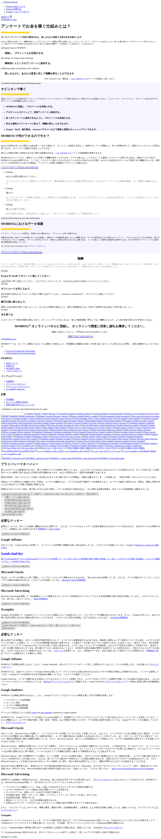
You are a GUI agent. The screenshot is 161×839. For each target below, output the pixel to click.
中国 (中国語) (85, 448)
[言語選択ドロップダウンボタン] (2, 456)
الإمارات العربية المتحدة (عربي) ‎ (76, 451)
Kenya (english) (127, 427)
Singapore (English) (26, 441)
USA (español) (62, 446)
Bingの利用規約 (41, 599)
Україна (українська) (133, 446)
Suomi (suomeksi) (137, 441)
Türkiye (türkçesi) (87, 443)
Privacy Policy (55, 529)
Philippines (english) (40, 437)
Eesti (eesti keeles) (25, 423)
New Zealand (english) (102, 432)
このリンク (58, 651)
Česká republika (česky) (103, 418)
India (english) (99, 425)
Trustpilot (8, 512)
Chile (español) (134, 418)
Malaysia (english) (114, 430)
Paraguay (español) (136, 434)
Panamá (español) (103, 434)
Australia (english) (115, 414)
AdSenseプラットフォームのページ (59, 682)
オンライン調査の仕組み (17, 402)
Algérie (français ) (49, 414)
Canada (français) (65, 418)
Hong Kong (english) (37, 425)
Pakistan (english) (72, 434)
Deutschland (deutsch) (113, 421)
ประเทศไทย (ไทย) (27, 451)
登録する (5, 17)
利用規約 (10, 381)
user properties (46, 713)
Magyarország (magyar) (79, 430)
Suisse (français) (150, 439)
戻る (20, 514)
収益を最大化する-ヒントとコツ (20, 405)
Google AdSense (11, 500)
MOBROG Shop (13, 368)
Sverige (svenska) (24, 443)
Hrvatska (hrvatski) (71, 425)
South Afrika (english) (104, 441)
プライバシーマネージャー (18, 387)
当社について (12, 363)
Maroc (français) (144, 430)
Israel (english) (35, 427)
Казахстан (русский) (96, 427)
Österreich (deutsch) (39, 434)
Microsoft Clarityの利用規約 (74, 580)
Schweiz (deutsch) (95, 439)
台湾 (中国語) (138, 448)
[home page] (11, 2)
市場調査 (10, 399)
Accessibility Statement (15, 389)
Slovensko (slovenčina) (65, 441)
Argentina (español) (83, 414)
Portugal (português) (134, 437)
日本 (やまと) (58, 448)
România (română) (63, 439)
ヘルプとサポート (9, 167)
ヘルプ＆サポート (78, 79)
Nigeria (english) (135, 432)
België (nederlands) (27, 416)
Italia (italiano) (61, 427)
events (34, 713)
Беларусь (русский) (150, 414)
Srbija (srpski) (123, 439)
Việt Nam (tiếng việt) (29, 448)
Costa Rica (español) (44, 421)
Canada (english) (34, 418)
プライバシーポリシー (37, 246)
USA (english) (36, 446)
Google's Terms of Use (21, 561)
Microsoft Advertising (13, 509)
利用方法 (10, 366)
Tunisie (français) (55, 443)
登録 (70, 336)
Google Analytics (11, 503)
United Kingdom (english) (129, 443)
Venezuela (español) (95, 446)
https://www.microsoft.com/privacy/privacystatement (133, 769)
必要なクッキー (11, 497)
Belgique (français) (61, 416)
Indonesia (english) (131, 425)
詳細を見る (25, 534)
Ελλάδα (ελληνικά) (89, 423)
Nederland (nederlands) (62, 432)
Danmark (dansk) (76, 421)
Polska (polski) (101, 437)
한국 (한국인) (112, 448)
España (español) (56, 423)
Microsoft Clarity (11, 506)
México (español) (24, 432)
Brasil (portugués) (122, 416)
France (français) (119, 423)
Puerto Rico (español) (29, 439)
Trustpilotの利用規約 (119, 618)
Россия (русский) (73, 437)
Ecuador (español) (146, 421)
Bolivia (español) (91, 416)
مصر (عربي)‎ (114, 451)
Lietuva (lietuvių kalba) (38, 430)
